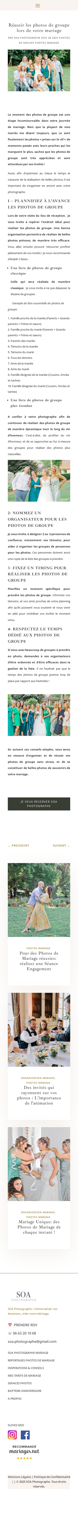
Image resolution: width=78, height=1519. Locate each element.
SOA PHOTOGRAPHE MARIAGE (28, 1353)
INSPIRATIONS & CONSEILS (26, 1368)
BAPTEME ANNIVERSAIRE (24, 1391)
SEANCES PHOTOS (20, 1383)
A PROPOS (14, 1399)
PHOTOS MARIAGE (47, 42)
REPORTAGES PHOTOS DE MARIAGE (31, 1360)
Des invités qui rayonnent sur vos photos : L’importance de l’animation (39, 1095)
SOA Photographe (27, 37)
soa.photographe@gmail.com (32, 1341)
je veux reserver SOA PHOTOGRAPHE (39, 804)
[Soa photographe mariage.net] (24, 1459)
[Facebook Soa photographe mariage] (25, 1438)
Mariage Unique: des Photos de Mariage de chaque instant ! (39, 1227)
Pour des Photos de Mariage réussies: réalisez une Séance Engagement (39, 961)
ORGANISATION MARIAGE (38, 1078)
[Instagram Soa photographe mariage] (12, 1438)
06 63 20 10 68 (22, 1333)
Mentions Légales (19, 1477)
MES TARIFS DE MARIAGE (24, 1376)
